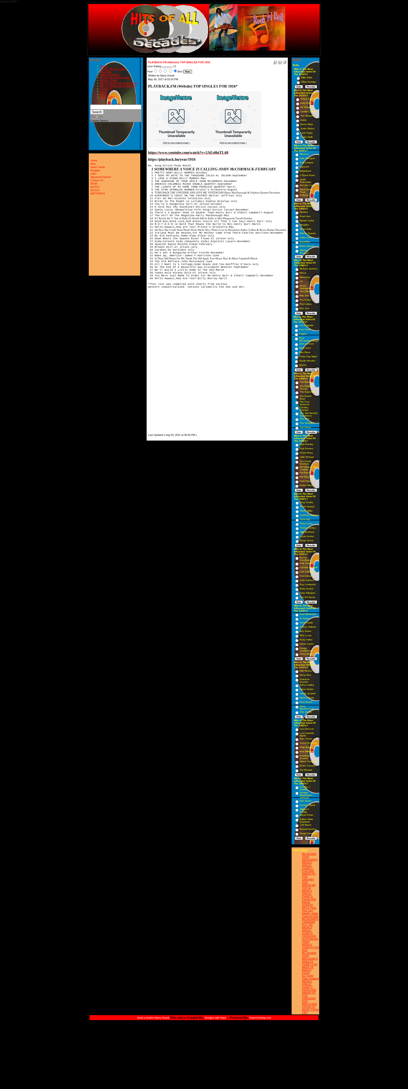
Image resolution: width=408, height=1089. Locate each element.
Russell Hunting (308, 829)
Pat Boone (305, 472)
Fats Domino (306, 448)
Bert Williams (306, 751)
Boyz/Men (305, 241)
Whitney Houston (304, 251)
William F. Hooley (305, 810)
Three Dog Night (308, 356)
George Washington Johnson (306, 795)
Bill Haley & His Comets (308, 468)
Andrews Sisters (308, 515)
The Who (305, 418)
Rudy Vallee (306, 639)
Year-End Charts (109, 74)
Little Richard (307, 457)
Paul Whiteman (308, 614)
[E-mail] (284, 61)
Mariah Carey (307, 220)
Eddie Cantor (307, 644)
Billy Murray (306, 670)
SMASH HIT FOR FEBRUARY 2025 (309, 997)
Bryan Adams (307, 246)
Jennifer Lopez (308, 185)
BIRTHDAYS (107, 97)
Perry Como (306, 523)
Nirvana (304, 212)
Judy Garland (307, 580)
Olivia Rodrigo (308, 81)
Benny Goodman (305, 558)
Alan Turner (306, 738)
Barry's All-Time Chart (112, 68)
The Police (305, 300)
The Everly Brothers (305, 462)
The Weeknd (307, 115)
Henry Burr (305, 675)
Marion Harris (307, 697)
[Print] (280, 61)
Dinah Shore (307, 540)
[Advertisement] (162, 362)
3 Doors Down (307, 175)
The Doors (305, 427)
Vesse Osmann (308, 833)
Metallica (304, 224)
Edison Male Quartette (306, 820)
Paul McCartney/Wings (308, 339)
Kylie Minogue (307, 158)
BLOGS (104, 94)
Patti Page (305, 481)
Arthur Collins (307, 685)
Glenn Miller (306, 510)
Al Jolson (305, 618)
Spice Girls (305, 229)
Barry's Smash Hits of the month (118, 83)
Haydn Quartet (308, 693)
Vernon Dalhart (308, 627)
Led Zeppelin (306, 325)
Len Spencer (307, 728)
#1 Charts (106, 71)
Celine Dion (306, 237)
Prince (303, 273)
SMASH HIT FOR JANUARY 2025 (309, 878)
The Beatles (306, 382)
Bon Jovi (304, 308)
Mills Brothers (307, 532)
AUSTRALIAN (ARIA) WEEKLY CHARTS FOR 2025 (310, 945)
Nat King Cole (307, 476)
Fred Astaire (306, 576)
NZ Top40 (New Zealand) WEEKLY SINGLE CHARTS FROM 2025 (310, 982)
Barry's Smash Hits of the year (118, 85)
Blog (92, 163)
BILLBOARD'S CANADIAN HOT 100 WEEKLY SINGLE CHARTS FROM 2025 (310, 928)
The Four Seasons (305, 403)
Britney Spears (308, 233)
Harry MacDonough (307, 707)
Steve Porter (306, 815)
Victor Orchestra (308, 743)
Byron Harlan (307, 689)
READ (103, 91)
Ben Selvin (305, 631)
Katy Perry (306, 103)
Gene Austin (306, 622)
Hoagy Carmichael (306, 649)
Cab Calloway (307, 571)
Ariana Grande (308, 98)
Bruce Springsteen (306, 287)
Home (103, 66)
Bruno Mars (306, 124)
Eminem (304, 195)
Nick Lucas (305, 635)
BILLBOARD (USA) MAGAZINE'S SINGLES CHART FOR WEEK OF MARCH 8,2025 (310, 963)
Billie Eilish (306, 77)
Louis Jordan (307, 536)
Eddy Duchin (307, 588)
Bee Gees (304, 352)
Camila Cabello (308, 111)
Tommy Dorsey (308, 527)
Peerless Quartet (304, 757)
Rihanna (304, 154)
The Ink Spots (307, 597)
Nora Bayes (306, 702)
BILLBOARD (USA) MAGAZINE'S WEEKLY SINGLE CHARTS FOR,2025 (310, 862)
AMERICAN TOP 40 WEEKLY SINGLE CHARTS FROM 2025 (309, 892)
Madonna (305, 277)
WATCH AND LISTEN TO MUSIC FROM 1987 (310, 1008)
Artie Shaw (305, 563)
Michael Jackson (309, 268)
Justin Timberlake (305, 180)
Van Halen (305, 291)
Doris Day (305, 519)
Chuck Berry (306, 452)
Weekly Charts (108, 80)
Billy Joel (304, 295)
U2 (301, 281)
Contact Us (106, 88)
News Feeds (97, 167)
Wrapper (95, 170)
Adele (303, 120)
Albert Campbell (308, 761)
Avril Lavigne (307, 162)
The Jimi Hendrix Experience (309, 414)
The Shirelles (307, 423)
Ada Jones (305, 712)
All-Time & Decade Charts (115, 77)
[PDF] (275, 61)
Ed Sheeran (307, 107)
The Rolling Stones (306, 387)
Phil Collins (305, 304)
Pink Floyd (304, 329)
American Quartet (305, 680)
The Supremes (308, 392)
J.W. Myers (305, 825)
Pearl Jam (305, 216)
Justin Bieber (307, 128)
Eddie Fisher (306, 485)
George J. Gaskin (305, 788)
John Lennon (306, 343)
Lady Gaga (306, 132)
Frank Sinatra (307, 506)
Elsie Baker (306, 747)
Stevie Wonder (307, 360)
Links (93, 173)
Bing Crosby (306, 502)
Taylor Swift (306, 137)
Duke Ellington (307, 593)
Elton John (305, 348)
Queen (303, 365)
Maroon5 (304, 166)
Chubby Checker (304, 408)
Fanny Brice (306, 653)
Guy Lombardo (308, 584)
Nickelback (305, 171)
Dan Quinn (305, 800)
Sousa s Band (307, 805)
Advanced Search (100, 177)
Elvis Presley (306, 444)
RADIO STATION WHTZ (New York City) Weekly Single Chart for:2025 (310, 909)
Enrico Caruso (307, 765)
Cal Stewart (306, 770)
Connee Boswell (308, 567)
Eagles (303, 333)
